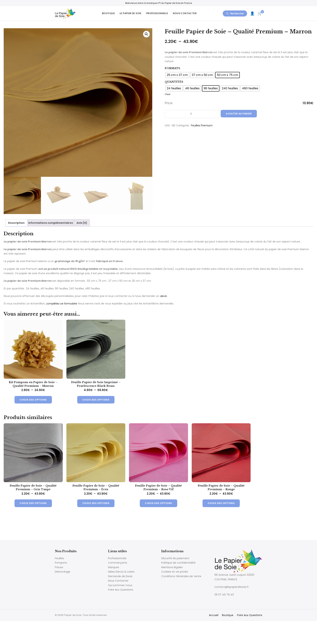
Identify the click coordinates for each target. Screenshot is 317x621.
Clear (167, 94)
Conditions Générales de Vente (181, 576)
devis (163, 296)
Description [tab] (16, 223)
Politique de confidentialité (178, 563)
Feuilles (59, 558)
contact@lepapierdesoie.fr (231, 587)
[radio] (177, 75)
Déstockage (62, 571)
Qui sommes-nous (120, 585)
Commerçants (117, 563)
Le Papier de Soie (130, 13)
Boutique (108, 13)
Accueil (213, 615)
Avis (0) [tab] (81, 223)
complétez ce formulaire (61, 303)
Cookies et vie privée (174, 571)
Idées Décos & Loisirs (121, 571)
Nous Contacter (185, 13)
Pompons (61, 563)
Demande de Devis (120, 576)
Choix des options (33, 399)
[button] (146, 34)
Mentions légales (172, 567)
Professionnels (157, 13)
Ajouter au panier (239, 113)
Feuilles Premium (202, 125)
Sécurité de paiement (175, 558)
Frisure (59, 567)
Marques (113, 567)
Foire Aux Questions (120, 589)
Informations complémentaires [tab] (50, 223)
